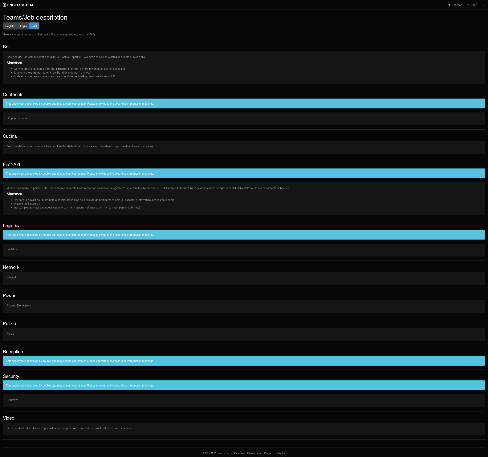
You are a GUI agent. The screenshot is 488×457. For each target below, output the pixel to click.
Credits (280, 453)
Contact (218, 453)
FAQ (34, 26)
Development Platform (260, 453)
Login (474, 5)
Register (456, 5)
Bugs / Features (235, 453)
